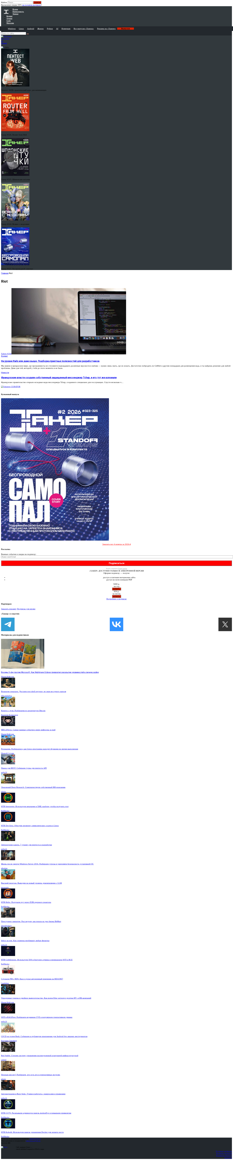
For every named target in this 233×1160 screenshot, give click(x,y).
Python (50, 29)
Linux (21, 29)
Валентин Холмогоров (9, 715)
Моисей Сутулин (7, 753)
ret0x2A (4, 772)
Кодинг (4, 356)
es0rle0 (3, 1060)
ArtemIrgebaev (6, 926)
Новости (5, 372)
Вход (230, 4)
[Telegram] (8, 624)
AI (57, 29)
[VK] (116, 624)
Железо (40, 29)
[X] (225, 624)
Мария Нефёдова (7, 677)
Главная (4, 273)
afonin (3, 792)
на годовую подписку (31, 5)
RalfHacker (5, 811)
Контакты (228, 1158)
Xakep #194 (6, 354)
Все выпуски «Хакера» (84, 29)
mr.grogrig (5, 887)
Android (30, 29)
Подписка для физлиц (224, 1151)
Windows (12, 29)
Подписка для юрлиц (26, 609)
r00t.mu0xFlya (6, 696)
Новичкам (65, 29)
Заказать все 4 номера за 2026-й (116, 544)
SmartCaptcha (122, 568)
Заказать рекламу (8, 609)
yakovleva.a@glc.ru (33, 1141)
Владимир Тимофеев (9, 1041)
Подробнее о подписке (116, 599)
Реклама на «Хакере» (106, 29)
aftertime (4, 868)
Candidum (5, 983)
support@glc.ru (35, 1139)
